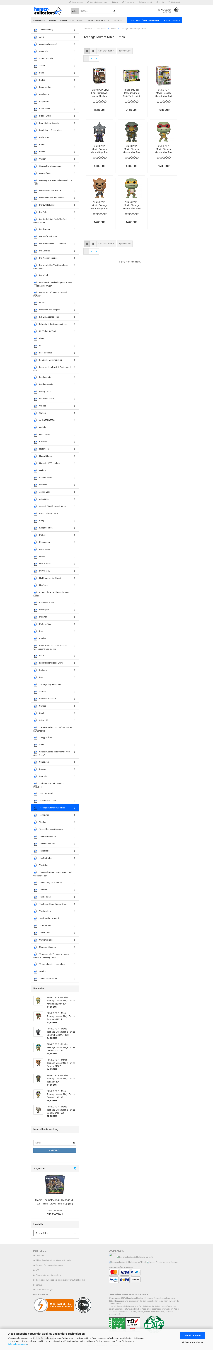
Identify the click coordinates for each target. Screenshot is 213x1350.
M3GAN (42, 535)
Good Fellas (44, 434)
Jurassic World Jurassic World (52, 506)
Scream (42, 691)
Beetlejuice (44, 94)
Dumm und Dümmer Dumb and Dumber (50, 294)
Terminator (44, 815)
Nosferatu (43, 585)
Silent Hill (43, 720)
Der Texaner (44, 229)
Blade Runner (45, 116)
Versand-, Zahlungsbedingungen (49, 1265)
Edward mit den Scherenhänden (53, 324)
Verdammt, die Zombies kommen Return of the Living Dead (51, 956)
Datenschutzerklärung (17, 1344)
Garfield (42, 413)
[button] (145, 2)
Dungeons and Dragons (49, 310)
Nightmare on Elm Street (50, 578)
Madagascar (44, 542)
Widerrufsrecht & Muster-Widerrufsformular (54, 1260)
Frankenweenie (46, 384)
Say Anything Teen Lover (50, 684)
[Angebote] (75, 1168)
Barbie (42, 80)
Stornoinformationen (98, 2)
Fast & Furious (45, 353)
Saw (41, 677)
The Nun (43, 889)
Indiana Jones (45, 477)
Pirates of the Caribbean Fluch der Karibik (51, 594)
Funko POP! (39, 20)
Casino (42, 152)
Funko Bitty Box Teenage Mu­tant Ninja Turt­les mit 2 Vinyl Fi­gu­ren (131, 93)
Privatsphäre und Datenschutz (48, 1275)
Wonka (42, 971)
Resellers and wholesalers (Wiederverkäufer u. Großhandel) (60, 1280)
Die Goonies (44, 251)
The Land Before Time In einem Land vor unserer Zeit (52, 874)
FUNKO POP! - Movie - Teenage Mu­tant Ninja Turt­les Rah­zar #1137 (99, 205)
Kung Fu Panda (46, 528)
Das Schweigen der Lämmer (51, 198)
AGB (37, 1270)
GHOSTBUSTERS (47, 420)
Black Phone (44, 108)
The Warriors (45, 911)
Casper (42, 159)
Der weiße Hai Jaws (48, 236)
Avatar (42, 65)
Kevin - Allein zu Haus (48, 513)
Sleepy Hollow (45, 737)
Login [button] (161, 2)
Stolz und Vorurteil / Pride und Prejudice (49, 785)
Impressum (40, 1255)
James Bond (44, 492)
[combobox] (106, 51)
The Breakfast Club (47, 836)
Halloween (44, 449)
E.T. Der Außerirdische (49, 317)
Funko (52, 20)
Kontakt (39, 1285)
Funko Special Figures (71, 20)
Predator (43, 617)
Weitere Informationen (192, 1342)
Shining (42, 706)
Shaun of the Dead (47, 698)
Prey (41, 631)
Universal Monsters (47, 947)
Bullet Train (44, 137)
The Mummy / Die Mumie (50, 882)
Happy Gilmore (45, 456)
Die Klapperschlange (48, 258)
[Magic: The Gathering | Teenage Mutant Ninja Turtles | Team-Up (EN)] (55, 1184)
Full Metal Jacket (46, 398)
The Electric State (47, 843)
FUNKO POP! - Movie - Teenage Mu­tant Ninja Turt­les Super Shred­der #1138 (99, 149)
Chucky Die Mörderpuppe (50, 166)
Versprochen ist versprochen (52, 964)
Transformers (45, 925)
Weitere (118, 20)
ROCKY (42, 655)
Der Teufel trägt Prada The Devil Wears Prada (50, 221)
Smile (41, 744)
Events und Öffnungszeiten (144, 20)
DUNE (41, 302)
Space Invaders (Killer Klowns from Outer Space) (51, 753)
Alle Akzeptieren (193, 1335)
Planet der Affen (46, 602)
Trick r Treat (44, 933)
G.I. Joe (42, 406)
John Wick (44, 499)
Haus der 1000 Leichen (49, 463)
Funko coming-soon (98, 20)
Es (40, 345)
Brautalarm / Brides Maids (50, 130)
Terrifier (42, 822)
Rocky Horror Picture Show (51, 663)
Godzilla (42, 427)
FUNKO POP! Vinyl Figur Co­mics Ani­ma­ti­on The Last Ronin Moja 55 (100, 93)
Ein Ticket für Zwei (47, 331)
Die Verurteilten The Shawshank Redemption (50, 267)
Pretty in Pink (45, 624)
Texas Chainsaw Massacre (51, 829)
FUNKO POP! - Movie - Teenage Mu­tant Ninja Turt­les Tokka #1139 (131, 149)
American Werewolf (48, 44)
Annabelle (43, 51)
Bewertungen (77, 2)
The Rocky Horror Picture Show (53, 904)
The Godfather (45, 858)
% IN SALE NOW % (171, 20)
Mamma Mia (44, 549)
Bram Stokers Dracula (49, 123)
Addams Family (46, 30)
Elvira (41, 338)
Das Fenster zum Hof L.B (50, 190)
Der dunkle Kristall (47, 205)
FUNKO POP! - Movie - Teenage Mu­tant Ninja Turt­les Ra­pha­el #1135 (163, 149)
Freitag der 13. (45, 391)
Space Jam (44, 762)
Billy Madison (45, 101)
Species (42, 769)
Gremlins (43, 441)
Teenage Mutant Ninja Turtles (52, 808)
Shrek (41, 713)
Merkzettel (175, 2)
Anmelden (55, 1150)
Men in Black (45, 563)
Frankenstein (45, 377)
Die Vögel (43, 275)
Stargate (43, 776)
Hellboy (42, 470)
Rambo (42, 638)
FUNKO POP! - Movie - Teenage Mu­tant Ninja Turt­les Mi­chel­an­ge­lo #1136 (131, 205)
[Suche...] (114, 11)
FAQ (116, 2)
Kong (41, 520)
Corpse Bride (45, 173)
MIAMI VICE (44, 571)
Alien (41, 37)
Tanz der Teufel (46, 793)
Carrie (41, 144)
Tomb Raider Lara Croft (49, 918)
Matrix (42, 556)
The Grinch (44, 865)
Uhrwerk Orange (46, 940)
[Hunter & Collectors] (49, 11)
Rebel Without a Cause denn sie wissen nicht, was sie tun (50, 647)
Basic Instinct (45, 87)
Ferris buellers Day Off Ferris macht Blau (52, 369)
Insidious (43, 485)
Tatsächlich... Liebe (47, 800)
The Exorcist (44, 851)
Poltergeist (44, 609)
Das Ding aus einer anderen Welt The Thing (52, 182)
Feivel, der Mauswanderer (50, 360)
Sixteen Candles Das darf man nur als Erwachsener (52, 729)
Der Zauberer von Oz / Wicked (52, 243)
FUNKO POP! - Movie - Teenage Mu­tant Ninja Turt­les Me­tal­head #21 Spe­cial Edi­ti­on (164, 93)
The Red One (45, 897)
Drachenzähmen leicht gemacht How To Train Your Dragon (52, 284)
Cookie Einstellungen (44, 1290)
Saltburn (43, 670)
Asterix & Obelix (46, 58)
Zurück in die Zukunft (48, 978)
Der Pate (43, 212)
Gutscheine (129, 2)
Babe (41, 73)
